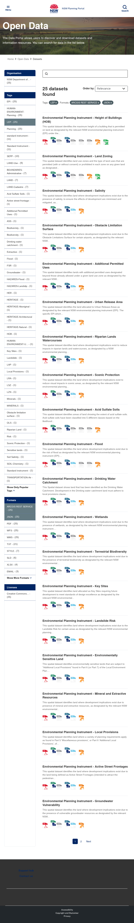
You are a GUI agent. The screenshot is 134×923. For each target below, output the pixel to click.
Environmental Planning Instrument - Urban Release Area (82, 302)
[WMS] (53, 138)
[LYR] (74, 173)
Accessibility (67, 910)
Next (88, 841)
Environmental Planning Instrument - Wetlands (75, 517)
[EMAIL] (90, 138)
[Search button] (46, 74)
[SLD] (82, 138)
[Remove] (56, 102)
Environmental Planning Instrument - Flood (72, 444)
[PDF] (46, 138)
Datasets (37, 59)
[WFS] (67, 138)
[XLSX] (107, 138)
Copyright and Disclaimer (67, 913)
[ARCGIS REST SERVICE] (60, 138)
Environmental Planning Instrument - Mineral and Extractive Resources (84, 695)
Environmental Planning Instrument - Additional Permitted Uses (83, 265)
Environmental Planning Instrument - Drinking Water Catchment (79, 480)
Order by (88, 88)
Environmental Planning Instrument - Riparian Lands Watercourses (79, 338)
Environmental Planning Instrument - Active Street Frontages (85, 766)
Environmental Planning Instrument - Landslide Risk (79, 621)
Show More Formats (18, 578)
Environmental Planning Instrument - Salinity (73, 190)
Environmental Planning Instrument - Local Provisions (80, 732)
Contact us (26, 876)
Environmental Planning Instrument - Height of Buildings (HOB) (82, 120)
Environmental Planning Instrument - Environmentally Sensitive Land (80, 657)
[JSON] (99, 138)
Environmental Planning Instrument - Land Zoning (77, 156)
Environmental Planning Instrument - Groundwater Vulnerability (77, 803)
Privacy (67, 916)
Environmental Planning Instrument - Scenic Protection (81, 375)
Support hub (26, 870)
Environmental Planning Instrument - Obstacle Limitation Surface (82, 227)
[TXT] (74, 207)
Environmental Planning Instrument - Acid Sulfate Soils (81, 409)
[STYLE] (74, 138)
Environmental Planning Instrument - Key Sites (75, 586)
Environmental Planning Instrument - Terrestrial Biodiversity (84, 551)
